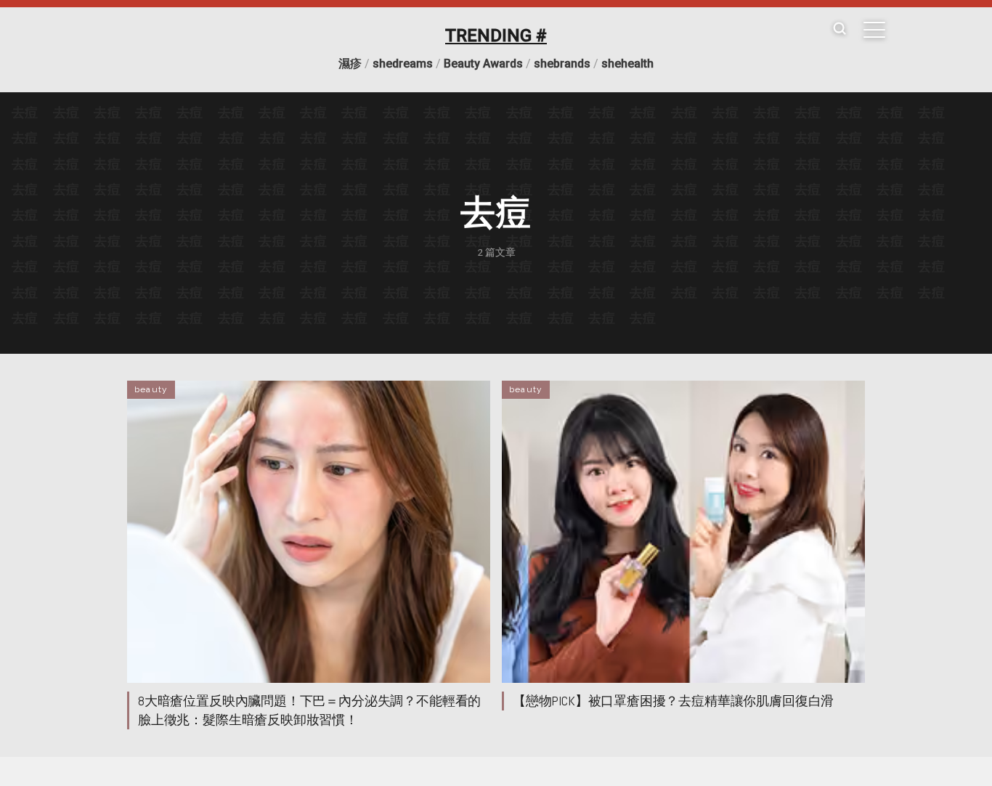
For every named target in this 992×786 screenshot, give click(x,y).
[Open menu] (874, 30)
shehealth (627, 63)
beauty (151, 389)
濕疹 (350, 63)
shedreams (403, 63)
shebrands (562, 63)
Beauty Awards (483, 63)
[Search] (839, 29)
